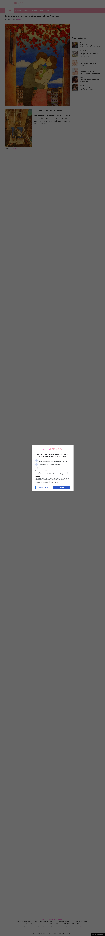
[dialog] (53, 468)
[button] (52, 468)
